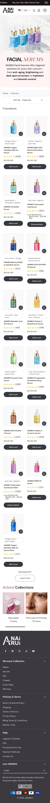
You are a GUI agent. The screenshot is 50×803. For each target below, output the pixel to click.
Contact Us (8, 756)
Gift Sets (7, 689)
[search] (34, 10)
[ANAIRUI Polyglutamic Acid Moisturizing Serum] (36, 357)
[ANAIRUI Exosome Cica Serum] (13, 357)
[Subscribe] (44, 770)
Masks (6, 667)
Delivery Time (9, 725)
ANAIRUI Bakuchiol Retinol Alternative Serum (35, 150)
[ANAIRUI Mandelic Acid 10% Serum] (13, 300)
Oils (4, 676)
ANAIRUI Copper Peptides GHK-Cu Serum (11, 150)
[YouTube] (33, 651)
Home (5, 93)
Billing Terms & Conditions (15, 720)
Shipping (7, 707)
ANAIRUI (29, 798)
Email (6, 770)
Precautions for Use (12, 747)
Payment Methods (11, 752)
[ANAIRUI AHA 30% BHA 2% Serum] (36, 243)
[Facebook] (6, 651)
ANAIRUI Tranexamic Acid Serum (35, 205)
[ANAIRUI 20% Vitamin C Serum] (13, 416)
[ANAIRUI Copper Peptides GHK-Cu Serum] (13, 126)
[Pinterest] (12, 651)
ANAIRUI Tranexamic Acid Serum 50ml (12, 486)
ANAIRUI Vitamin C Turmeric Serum (34, 432)
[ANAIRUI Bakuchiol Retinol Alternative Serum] (36, 126)
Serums (6, 671)
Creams (6, 680)
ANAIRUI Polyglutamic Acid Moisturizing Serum (36, 380)
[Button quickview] (21, 134)
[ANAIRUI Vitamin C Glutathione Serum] (36, 300)
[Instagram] (19, 651)
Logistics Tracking (11, 738)
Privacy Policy (9, 716)
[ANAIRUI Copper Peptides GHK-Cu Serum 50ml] (13, 524)
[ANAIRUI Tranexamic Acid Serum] (36, 185)
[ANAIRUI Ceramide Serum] (13, 185)
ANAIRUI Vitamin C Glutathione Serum (35, 322)
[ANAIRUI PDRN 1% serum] (36, 466)
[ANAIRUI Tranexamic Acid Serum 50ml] (13, 466)
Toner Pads (8, 684)
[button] (24, 10)
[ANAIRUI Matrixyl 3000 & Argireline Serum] (13, 243)
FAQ (4, 743)
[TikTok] (26, 651)
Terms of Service (11, 711)
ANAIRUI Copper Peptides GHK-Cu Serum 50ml (11, 547)
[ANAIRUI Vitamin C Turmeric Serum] (36, 416)
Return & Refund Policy (13, 703)
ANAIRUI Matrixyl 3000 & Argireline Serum (13, 263)
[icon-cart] (39, 10)
